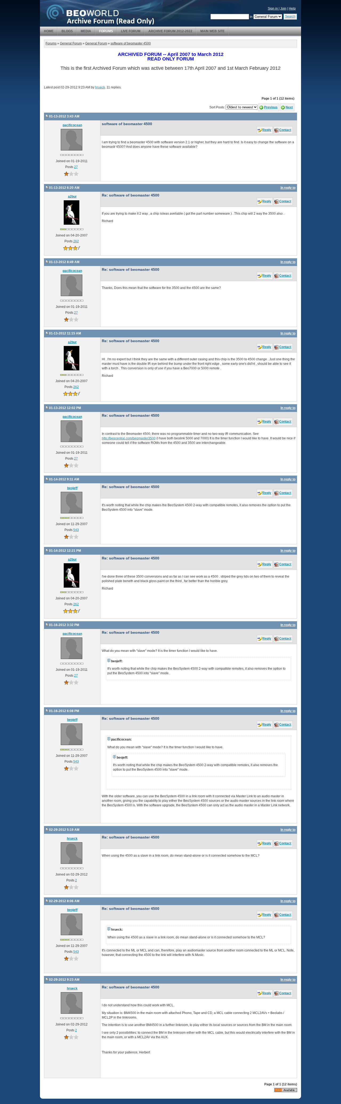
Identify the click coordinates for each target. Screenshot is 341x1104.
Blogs (67, 31)
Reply (266, 130)
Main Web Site (212, 31)
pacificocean (72, 125)
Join (283, 8)
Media (86, 31)
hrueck (100, 87)
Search (290, 16)
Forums (106, 31)
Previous (271, 107)
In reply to (288, 187)
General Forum (71, 43)
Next (289, 107)
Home (49, 31)
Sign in (273, 8)
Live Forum (130, 31)
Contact (285, 130)
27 (76, 167)
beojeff (72, 488)
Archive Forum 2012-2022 (170, 31)
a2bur (72, 196)
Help (292, 8)
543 (76, 529)
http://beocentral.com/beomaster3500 (129, 438)
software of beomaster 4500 (131, 43)
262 (76, 241)
